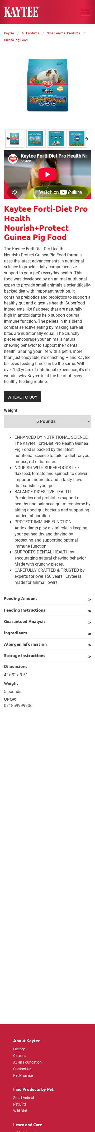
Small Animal (23, 1097)
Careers (19, 1055)
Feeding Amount (20, 598)
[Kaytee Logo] (22, 12)
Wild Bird (20, 1110)
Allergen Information (25, 644)
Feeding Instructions (24, 610)
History (19, 1048)
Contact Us (22, 1068)
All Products (30, 33)
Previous (8, 139)
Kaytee (9, 33)
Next (87, 139)
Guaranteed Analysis (25, 621)
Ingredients (15, 632)
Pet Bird (19, 1104)
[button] (22, 396)
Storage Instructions (24, 655)
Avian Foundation (27, 1062)
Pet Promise (22, 1075)
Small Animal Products (63, 33)
